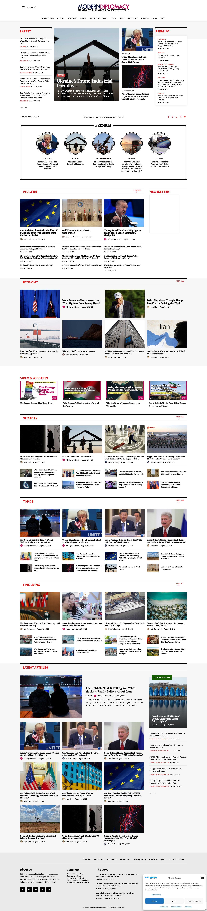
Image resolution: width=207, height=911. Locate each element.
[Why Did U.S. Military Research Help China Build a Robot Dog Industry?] (111, 485)
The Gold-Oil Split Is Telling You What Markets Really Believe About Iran (34, 40)
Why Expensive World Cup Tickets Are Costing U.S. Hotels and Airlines (46, 651)
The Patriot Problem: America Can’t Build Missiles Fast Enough (170, 98)
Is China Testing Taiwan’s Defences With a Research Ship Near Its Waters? (121, 257)
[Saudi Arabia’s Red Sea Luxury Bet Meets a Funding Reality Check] (167, 606)
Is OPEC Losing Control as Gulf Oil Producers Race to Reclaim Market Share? (124, 352)
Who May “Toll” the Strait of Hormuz (78, 351)
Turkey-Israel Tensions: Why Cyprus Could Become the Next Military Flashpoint (122, 233)
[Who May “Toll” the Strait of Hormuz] (82, 334)
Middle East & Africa (166, 64)
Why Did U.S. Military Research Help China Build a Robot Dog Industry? (131, 484)
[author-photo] (21, 239)
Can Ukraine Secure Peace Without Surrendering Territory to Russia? (89, 556)
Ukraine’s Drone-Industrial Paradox (85, 83)
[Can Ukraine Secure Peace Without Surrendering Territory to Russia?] (68, 556)
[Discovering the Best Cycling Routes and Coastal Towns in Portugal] (111, 651)
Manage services (156, 894)
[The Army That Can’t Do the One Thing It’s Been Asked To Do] (153, 473)
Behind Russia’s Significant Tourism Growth (86, 651)
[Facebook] (168, 117)
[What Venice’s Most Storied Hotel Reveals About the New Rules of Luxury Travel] (26, 639)
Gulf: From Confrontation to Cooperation (76, 231)
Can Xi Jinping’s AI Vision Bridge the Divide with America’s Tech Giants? (35, 68)
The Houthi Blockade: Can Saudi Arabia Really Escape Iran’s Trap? (169, 69)
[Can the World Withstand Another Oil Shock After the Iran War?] (167, 334)
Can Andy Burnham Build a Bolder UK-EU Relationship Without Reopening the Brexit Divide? (39, 233)
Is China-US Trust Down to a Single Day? (36, 265)
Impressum (188, 907)
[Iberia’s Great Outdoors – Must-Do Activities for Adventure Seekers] (153, 651)
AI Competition (26, 73)
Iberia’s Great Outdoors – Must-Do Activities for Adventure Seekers (173, 651)
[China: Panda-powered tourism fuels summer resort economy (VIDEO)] (82, 606)
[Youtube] (184, 117)
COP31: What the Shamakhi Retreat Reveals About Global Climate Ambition (168, 758)
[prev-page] (21, 107)
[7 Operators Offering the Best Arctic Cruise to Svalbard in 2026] (68, 639)
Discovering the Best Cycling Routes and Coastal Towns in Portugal (130, 651)
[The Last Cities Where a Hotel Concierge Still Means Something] (40, 606)
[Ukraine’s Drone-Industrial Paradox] (86, 64)
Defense (61, 75)
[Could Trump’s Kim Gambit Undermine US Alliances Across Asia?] (40, 439)
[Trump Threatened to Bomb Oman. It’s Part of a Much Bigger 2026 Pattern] (137, 39)
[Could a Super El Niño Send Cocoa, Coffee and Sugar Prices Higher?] (168, 702)
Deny (174, 901)
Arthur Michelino (72, 355)
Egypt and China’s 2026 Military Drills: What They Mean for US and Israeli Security (166, 457)
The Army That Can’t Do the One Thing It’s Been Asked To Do (173, 473)
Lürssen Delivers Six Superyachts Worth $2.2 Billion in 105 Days (124, 624)
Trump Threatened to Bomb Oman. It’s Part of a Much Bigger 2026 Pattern (35, 55)
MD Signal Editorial (114, 239)
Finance (23, 47)
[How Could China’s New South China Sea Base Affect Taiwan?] (26, 485)
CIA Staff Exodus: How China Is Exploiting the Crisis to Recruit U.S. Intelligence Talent (124, 457)
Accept (154, 901)
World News (25, 87)
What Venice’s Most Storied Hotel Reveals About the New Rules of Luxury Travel (45, 639)
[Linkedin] (176, 117)
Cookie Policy (164, 907)
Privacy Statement (176, 907)
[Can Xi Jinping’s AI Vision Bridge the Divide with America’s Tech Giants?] (125, 523)
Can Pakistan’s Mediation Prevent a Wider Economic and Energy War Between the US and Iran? (35, 95)
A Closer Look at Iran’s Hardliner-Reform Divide (81, 265)
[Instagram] (172, 117)
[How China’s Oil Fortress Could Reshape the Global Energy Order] (40, 334)
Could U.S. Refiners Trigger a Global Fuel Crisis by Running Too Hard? (172, 556)
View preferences (194, 901)
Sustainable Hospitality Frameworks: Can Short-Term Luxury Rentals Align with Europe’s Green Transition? (130, 640)
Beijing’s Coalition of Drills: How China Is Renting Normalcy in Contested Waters (89, 484)
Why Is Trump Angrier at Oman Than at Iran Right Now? (122, 266)
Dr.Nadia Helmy (113, 462)
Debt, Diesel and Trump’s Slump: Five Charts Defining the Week (165, 302)
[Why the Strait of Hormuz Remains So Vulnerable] (125, 390)
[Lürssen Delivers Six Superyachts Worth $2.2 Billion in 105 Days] (125, 606)
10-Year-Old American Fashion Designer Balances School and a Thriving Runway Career (173, 639)
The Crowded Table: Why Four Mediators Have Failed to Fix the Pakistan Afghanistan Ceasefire (39, 257)
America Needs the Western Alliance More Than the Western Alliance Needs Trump (81, 247)
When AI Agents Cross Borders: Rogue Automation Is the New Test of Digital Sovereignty (135, 96)
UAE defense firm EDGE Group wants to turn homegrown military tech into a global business (46, 473)
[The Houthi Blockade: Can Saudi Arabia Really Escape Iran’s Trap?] (103, 143)
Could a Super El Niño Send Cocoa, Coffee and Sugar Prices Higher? (166, 719)
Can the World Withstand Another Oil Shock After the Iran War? (166, 352)
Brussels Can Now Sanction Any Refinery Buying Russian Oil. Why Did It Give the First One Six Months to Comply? (171, 83)
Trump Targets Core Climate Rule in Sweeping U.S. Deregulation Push (165, 781)
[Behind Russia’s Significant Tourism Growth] (68, 651)
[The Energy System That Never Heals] (39, 390)
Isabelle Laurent (29, 629)
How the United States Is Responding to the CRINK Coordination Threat (170, 484)
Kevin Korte (112, 844)
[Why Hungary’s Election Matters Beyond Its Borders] (82, 390)
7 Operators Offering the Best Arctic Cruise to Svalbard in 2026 (89, 639)
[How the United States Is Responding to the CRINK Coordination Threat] (153, 485)
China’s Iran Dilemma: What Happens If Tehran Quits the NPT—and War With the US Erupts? (81, 257)
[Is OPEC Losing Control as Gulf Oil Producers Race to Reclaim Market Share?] (125, 334)
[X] (180, 117)
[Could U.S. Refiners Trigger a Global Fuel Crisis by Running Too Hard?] (153, 556)
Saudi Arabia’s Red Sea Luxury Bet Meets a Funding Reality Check (166, 624)
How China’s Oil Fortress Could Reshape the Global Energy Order (39, 352)
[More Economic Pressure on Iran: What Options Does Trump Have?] (40, 304)
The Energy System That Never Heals (36, 403)
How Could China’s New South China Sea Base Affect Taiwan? (46, 484)
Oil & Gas (161, 78)
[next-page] (25, 107)
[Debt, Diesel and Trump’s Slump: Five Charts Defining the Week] (125, 304)
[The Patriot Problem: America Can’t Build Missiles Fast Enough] (159, 143)
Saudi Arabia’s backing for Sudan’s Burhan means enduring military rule (37, 247)
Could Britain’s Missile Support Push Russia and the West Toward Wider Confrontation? (35, 81)
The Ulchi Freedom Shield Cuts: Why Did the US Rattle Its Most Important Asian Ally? (88, 472)
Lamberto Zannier (72, 237)
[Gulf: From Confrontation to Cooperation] (82, 213)
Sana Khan (27, 239)
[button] (202, 878)
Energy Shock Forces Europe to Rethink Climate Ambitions (166, 770)
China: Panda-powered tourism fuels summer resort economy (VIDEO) (82, 624)
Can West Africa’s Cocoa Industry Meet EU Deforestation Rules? (167, 734)
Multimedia (24, 399)
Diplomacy (24, 61)
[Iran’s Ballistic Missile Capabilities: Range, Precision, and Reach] (168, 390)
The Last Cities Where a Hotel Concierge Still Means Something (40, 624)
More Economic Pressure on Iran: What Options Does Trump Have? (81, 302)
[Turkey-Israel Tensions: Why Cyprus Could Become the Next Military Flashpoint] (124, 213)
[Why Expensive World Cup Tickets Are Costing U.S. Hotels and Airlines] (26, 651)
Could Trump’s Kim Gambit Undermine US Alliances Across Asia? (38, 457)
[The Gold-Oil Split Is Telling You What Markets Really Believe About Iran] (40, 523)
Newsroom (70, 629)
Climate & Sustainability (159, 739)
